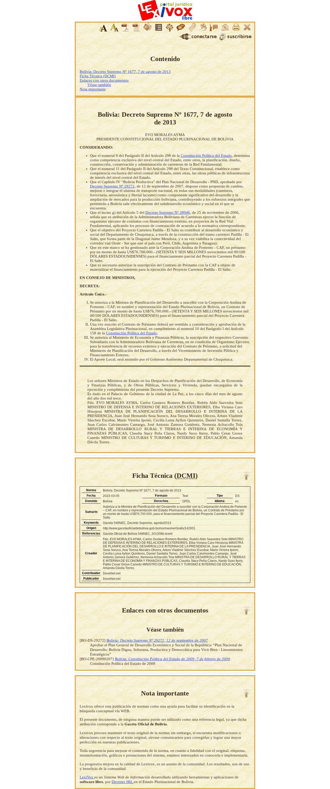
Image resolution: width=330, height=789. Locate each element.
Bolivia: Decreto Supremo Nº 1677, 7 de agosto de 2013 (125, 72)
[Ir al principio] (246, 476)
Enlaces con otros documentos (104, 80)
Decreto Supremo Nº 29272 (112, 186)
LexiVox (87, 777)
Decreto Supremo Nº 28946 (167, 212)
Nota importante (93, 89)
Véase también (99, 85)
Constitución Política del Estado (206, 156)
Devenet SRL (123, 781)
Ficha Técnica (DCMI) (98, 76)
